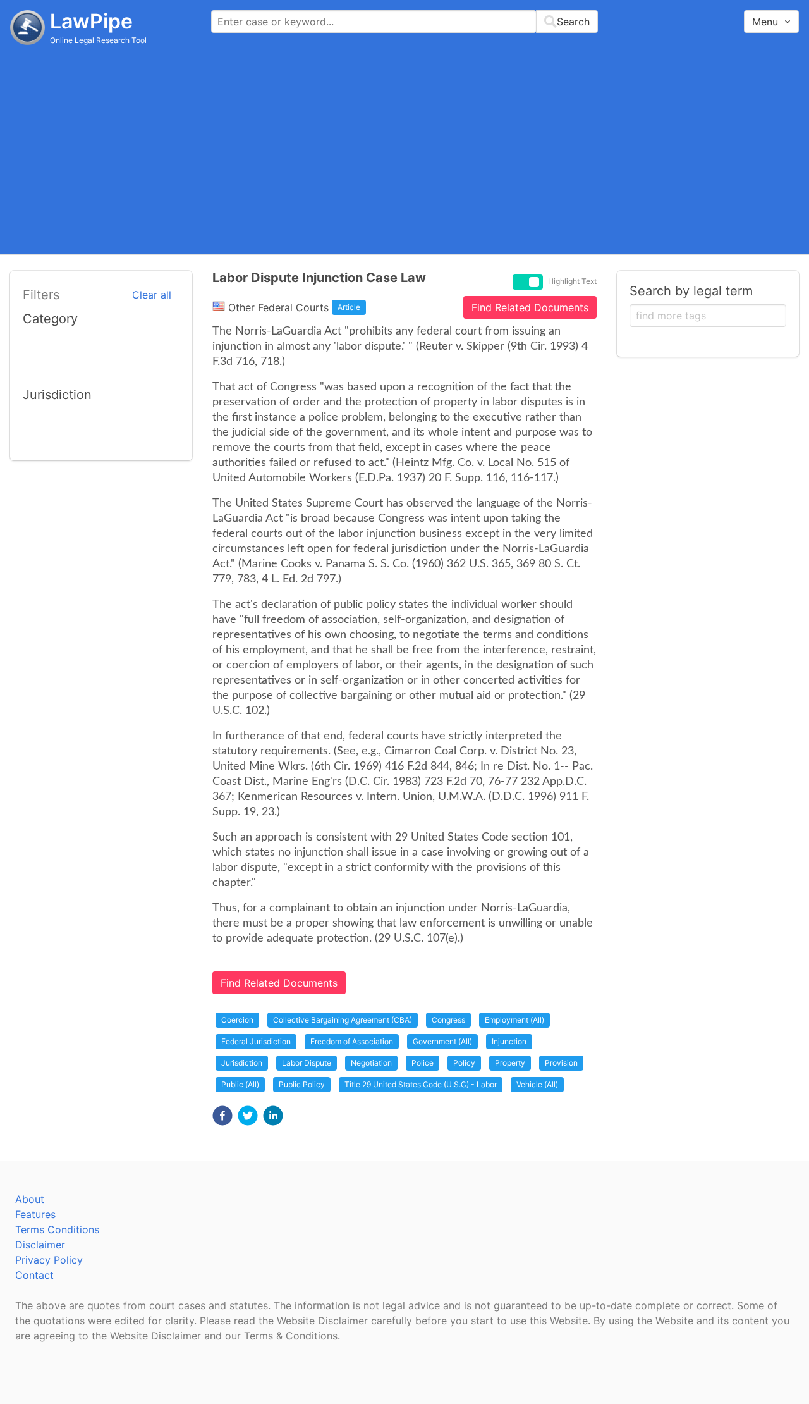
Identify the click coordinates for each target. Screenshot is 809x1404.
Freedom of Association (351, 1041)
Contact (34, 1275)
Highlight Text (572, 281)
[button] (222, 1115)
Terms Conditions (57, 1229)
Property (510, 1063)
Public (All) (240, 1084)
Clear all (151, 294)
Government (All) (442, 1041)
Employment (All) (514, 1020)
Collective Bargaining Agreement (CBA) (342, 1020)
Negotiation (371, 1063)
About (29, 1199)
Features (35, 1214)
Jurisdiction (241, 1063)
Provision (561, 1063)
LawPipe (91, 21)
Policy (464, 1063)
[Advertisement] (404, 148)
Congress (448, 1020)
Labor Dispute (306, 1063)
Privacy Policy (49, 1259)
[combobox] (404, 21)
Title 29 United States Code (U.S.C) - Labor (420, 1084)
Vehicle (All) (537, 1084)
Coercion (237, 1020)
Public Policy (302, 1084)
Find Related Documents (529, 307)
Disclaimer (40, 1244)
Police (422, 1063)
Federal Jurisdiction (256, 1041)
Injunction (509, 1041)
